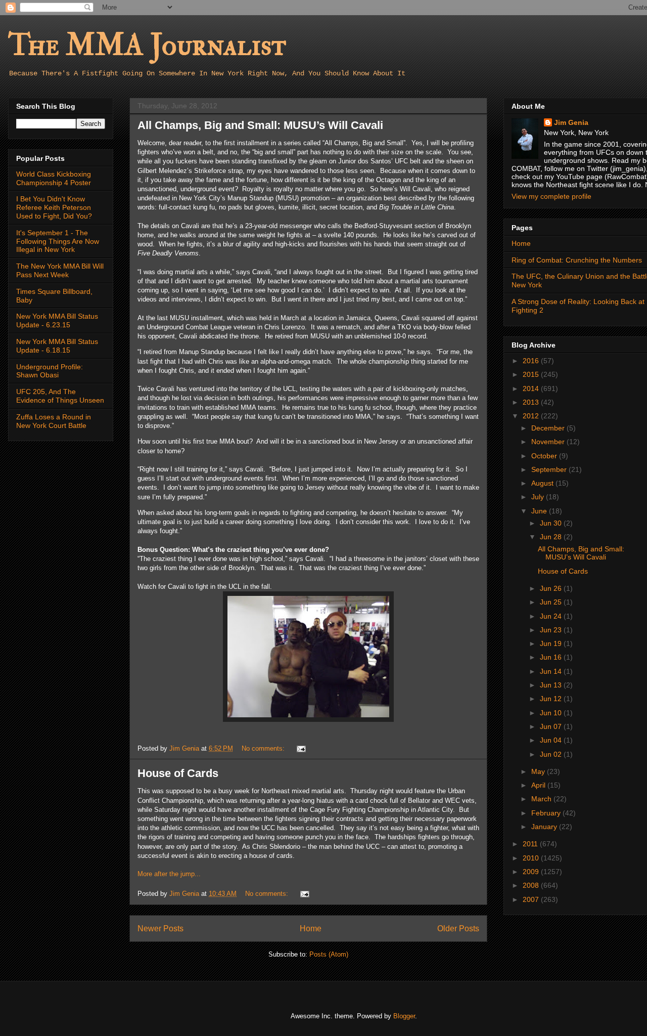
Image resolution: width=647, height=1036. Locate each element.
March (542, 799)
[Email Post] (300, 748)
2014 (532, 388)
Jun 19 (552, 643)
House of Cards (177, 773)
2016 (532, 361)
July (538, 497)
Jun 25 (552, 602)
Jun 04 (552, 740)
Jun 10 (552, 713)
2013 (532, 402)
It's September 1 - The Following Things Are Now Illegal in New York (57, 241)
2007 (532, 899)
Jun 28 (552, 537)
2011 (531, 844)
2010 (532, 858)
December (549, 428)
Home (310, 928)
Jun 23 (552, 630)
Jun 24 (552, 616)
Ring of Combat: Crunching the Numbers (577, 260)
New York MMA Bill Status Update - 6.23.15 (57, 320)
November (549, 442)
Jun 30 (552, 523)
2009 (532, 872)
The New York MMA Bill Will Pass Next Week (60, 270)
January (545, 827)
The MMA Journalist (147, 45)
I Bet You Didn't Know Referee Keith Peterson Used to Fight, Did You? (54, 207)
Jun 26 (552, 588)
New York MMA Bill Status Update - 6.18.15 (57, 345)
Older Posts (458, 928)
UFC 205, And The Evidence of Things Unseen (60, 395)
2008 (532, 885)
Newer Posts (160, 928)
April (539, 785)
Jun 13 (552, 685)
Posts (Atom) (328, 954)
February (547, 813)
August (543, 483)
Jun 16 (552, 657)
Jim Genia (571, 122)
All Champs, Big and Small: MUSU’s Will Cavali (260, 125)
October (545, 456)
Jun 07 (552, 726)
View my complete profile (551, 196)
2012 (532, 416)
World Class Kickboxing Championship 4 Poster (53, 178)
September (550, 469)
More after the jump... (169, 874)
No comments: (264, 748)
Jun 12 (552, 699)
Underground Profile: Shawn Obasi (49, 371)
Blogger (404, 1016)
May (539, 771)
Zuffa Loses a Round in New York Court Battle (53, 421)
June (540, 511)
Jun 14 (552, 671)
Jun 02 (552, 754)
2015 (532, 374)
